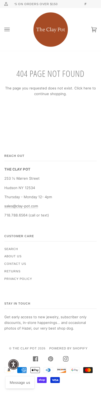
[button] (13, 364)
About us (13, 256)
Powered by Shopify (68, 348)
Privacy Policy (18, 278)
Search (11, 249)
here (87, 88)
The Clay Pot (25, 348)
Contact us (15, 263)
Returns (12, 271)
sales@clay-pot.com (21, 206)
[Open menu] (12, 29)
